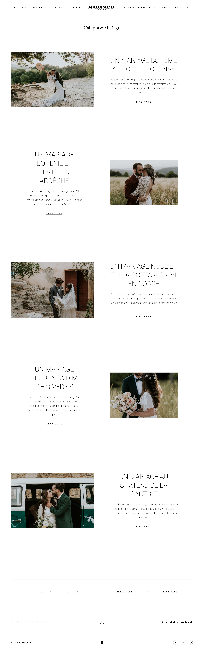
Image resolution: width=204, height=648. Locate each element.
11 (78, 591)
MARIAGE (58, 8)
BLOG (164, 8)
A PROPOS (20, 8)
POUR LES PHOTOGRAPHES (139, 8)
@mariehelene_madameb (177, 622)
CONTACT (177, 8)
